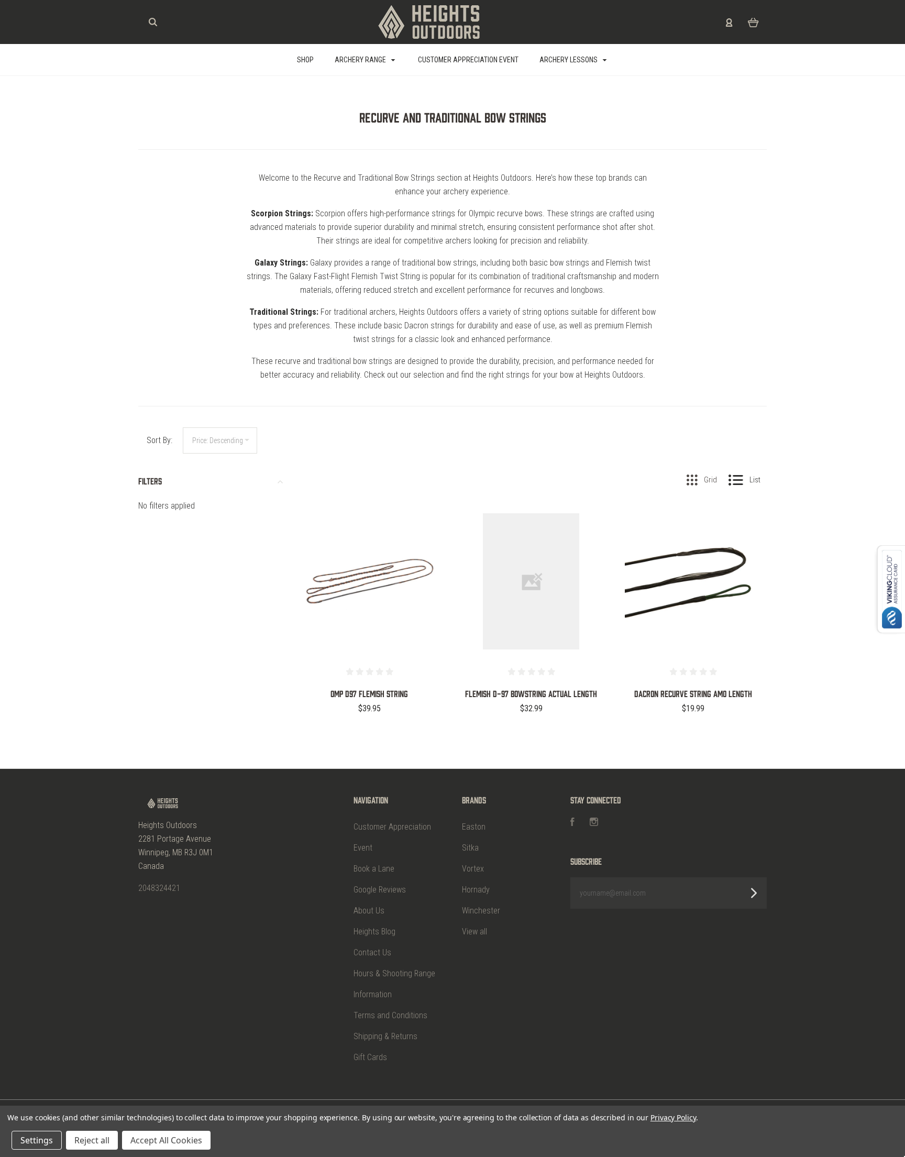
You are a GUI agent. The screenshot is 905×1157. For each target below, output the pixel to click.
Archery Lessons (569, 60)
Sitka (470, 848)
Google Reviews (380, 890)
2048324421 (159, 888)
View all (474, 931)
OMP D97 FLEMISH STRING (369, 693)
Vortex (473, 869)
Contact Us (372, 952)
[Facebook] (572, 823)
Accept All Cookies (166, 1140)
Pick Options (369, 737)
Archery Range (361, 60)
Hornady (476, 890)
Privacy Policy (673, 1117)
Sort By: (159, 440)
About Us (369, 911)
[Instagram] (594, 823)
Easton (473, 827)
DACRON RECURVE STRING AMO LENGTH (693, 693)
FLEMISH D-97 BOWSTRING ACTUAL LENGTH (531, 693)
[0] (753, 22)
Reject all (91, 1140)
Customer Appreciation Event (468, 60)
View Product (369, 604)
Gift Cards (370, 1057)
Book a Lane (374, 869)
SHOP (305, 60)
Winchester (481, 911)
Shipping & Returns (385, 1036)
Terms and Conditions (390, 1015)
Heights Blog (374, 931)
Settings (36, 1140)
